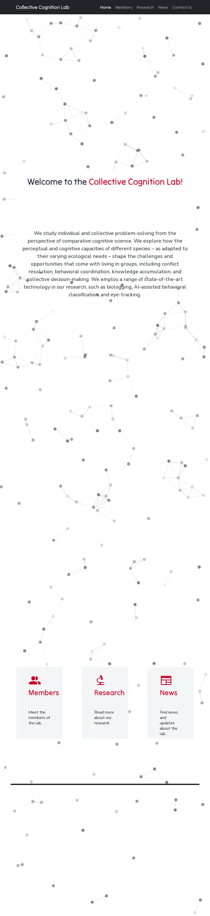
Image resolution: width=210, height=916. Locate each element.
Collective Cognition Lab (42, 7)
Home (105, 7)
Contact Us (182, 7)
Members (123, 7)
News (163, 7)
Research (145, 7)
